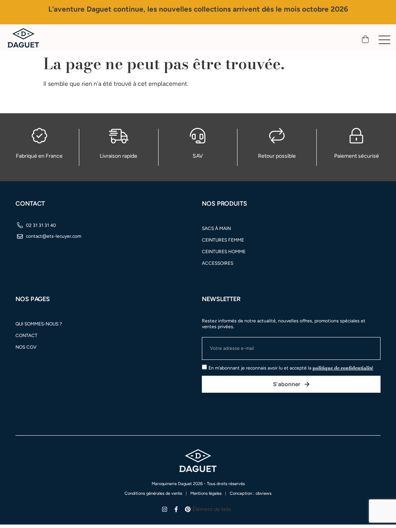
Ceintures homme (224, 251)
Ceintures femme (223, 240)
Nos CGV (25, 347)
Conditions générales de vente (153, 493)
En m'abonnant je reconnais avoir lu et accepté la (290, 368)
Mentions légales (206, 493)
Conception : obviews (250, 493)
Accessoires (217, 263)
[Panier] (365, 39)
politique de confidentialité (342, 367)
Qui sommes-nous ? (38, 324)
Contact (26, 335)
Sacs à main (216, 228)
